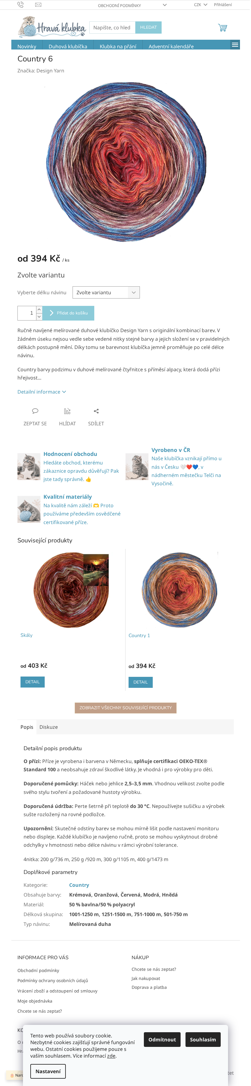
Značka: (40, 70)
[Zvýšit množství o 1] (39, 309)
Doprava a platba (149, 987)
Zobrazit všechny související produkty (126, 708)
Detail (32, 682)
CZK (198, 4)
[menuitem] (26, 46)
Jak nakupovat (146, 978)
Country (79, 885)
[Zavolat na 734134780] (26, 4)
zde (111, 1055)
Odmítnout (162, 1039)
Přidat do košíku (72, 313)
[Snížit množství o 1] (39, 316)
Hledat (148, 27)
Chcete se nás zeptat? (39, 1011)
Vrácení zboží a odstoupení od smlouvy (57, 991)
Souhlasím (203, 1039)
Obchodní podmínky (119, 5)
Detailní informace (38, 391)
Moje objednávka (34, 1001)
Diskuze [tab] (48, 727)
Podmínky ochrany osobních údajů (52, 980)
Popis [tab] (27, 727)
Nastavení (48, 1071)
